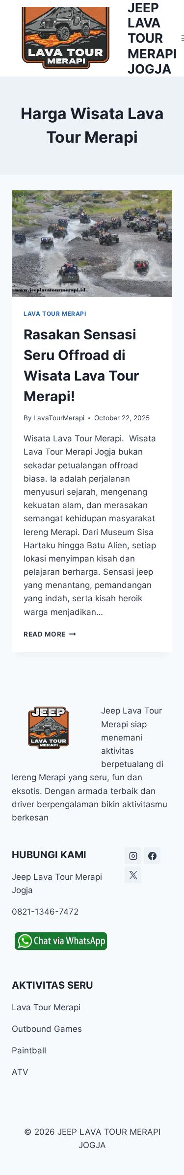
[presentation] (92, 243)
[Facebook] (152, 855)
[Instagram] (133, 855)
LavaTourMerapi (58, 418)
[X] (133, 875)
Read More (50, 634)
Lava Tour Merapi (55, 313)
